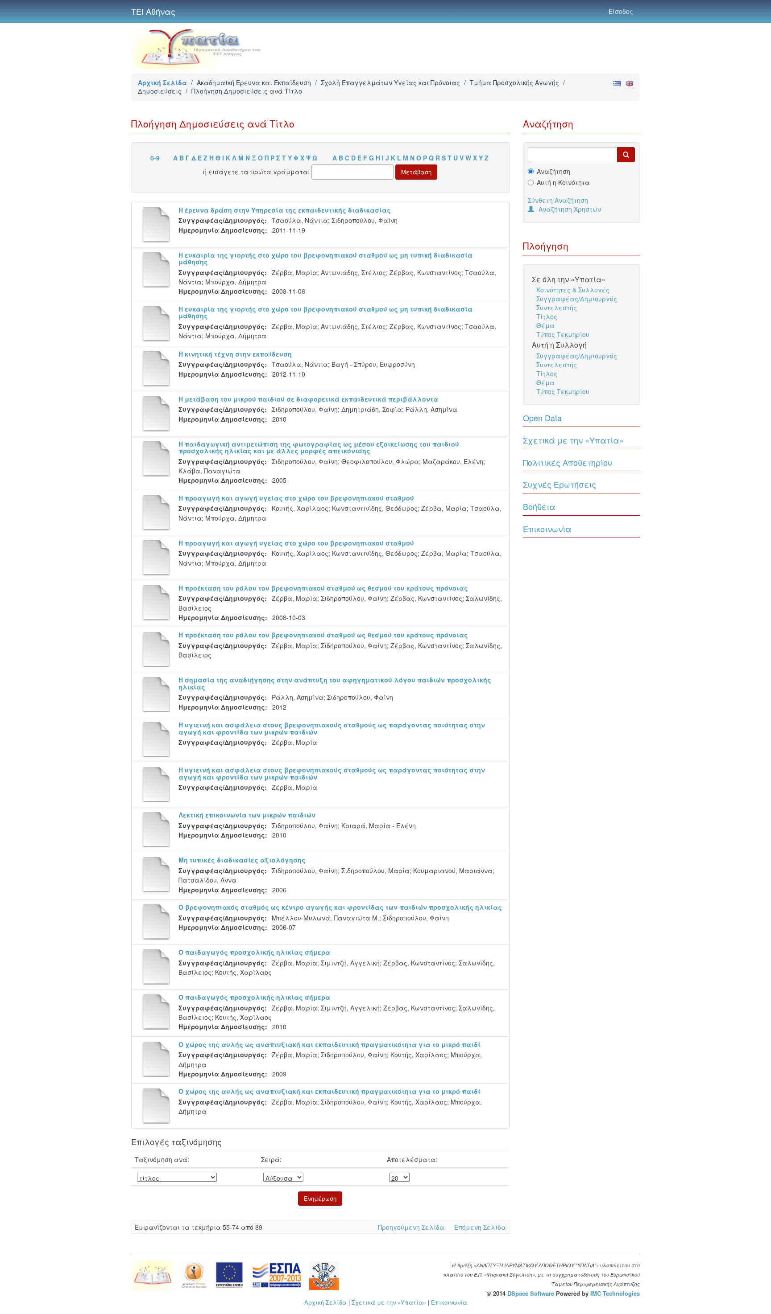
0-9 (155, 157)
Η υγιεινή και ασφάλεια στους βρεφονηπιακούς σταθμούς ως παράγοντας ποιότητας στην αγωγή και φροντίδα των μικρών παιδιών (331, 728)
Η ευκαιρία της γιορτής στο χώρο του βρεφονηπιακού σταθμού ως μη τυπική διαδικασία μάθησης (325, 258)
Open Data (542, 417)
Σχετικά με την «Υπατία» (573, 440)
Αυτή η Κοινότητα (563, 182)
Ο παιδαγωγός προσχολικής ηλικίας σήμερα (254, 952)
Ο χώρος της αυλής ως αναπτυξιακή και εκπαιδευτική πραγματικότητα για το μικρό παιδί (329, 1044)
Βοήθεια (539, 506)
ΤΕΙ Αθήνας (153, 11)
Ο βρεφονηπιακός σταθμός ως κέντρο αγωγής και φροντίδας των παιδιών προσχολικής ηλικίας (340, 907)
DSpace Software (530, 1293)
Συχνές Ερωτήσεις (559, 484)
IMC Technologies (615, 1293)
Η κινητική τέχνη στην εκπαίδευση (235, 353)
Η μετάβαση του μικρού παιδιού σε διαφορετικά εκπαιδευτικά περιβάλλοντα (308, 398)
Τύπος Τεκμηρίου (562, 334)
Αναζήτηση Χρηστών (570, 209)
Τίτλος (546, 316)
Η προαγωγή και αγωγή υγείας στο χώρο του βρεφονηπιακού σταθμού (296, 497)
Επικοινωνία (547, 528)
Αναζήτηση (553, 171)
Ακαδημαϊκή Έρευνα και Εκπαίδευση (254, 82)
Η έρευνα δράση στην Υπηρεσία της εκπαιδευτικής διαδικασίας (284, 209)
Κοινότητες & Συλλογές (572, 289)
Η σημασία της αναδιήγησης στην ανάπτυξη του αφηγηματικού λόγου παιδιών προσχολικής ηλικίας (334, 683)
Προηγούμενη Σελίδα (411, 1227)
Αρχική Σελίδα (162, 82)
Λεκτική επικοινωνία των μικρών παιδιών (246, 814)
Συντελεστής (556, 307)
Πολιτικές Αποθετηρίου (567, 462)
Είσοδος (621, 11)
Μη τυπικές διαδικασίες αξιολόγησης (242, 859)
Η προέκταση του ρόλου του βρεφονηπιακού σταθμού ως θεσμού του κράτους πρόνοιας (323, 587)
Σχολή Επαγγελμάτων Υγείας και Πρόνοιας (390, 82)
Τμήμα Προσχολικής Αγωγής (514, 82)
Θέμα (545, 325)
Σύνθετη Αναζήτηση (558, 200)
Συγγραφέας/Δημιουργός (576, 298)
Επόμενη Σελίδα (480, 1227)
